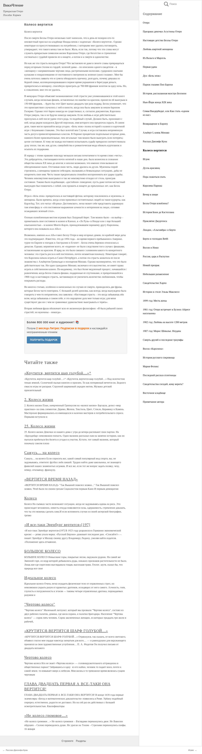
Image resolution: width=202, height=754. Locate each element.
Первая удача (150, 66)
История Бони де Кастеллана (158, 212)
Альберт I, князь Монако (156, 132)
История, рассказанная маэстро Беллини (164, 93)
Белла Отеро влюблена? (156, 203)
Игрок (146, 159)
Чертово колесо (38, 657)
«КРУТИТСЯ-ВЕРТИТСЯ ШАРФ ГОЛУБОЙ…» (66, 630)
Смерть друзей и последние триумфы (163, 339)
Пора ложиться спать (154, 176)
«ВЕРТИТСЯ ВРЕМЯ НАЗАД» (51, 478)
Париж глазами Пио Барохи (158, 84)
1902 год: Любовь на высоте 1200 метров (165, 322)
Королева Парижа (152, 185)
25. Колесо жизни (39, 425)
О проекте (67, 741)
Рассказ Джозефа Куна (155, 141)
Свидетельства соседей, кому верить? (163, 384)
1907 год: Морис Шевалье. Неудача (162, 331)
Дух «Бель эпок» (152, 75)
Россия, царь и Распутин (156, 256)
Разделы (81, 741)
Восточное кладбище (154, 392)
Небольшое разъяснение (156, 274)
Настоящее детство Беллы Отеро (160, 40)
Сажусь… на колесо (42, 452)
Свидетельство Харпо (154, 283)
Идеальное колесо (40, 577)
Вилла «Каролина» (153, 348)
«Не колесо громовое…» (46, 715)
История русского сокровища (159, 357)
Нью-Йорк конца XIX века (157, 102)
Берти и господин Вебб (155, 238)
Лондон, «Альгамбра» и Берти (159, 229)
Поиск (169, 4)
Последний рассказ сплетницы (159, 375)
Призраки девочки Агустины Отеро (162, 31)
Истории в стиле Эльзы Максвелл (161, 291)
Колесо (30, 497)
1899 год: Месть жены (155, 300)
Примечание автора (153, 401)
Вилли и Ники (151, 247)
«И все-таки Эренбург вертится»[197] (57, 524)
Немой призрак (151, 265)
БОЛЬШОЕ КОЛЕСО (42, 551)
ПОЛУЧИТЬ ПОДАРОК (43, 340)
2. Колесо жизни (38, 399)
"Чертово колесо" (39, 604)
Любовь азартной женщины (158, 49)
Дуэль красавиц (151, 168)
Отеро (146, 22)
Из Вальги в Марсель (154, 58)
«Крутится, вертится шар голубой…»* (57, 372)
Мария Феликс (151, 366)
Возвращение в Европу (155, 123)
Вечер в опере (150, 194)
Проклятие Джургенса (155, 221)
